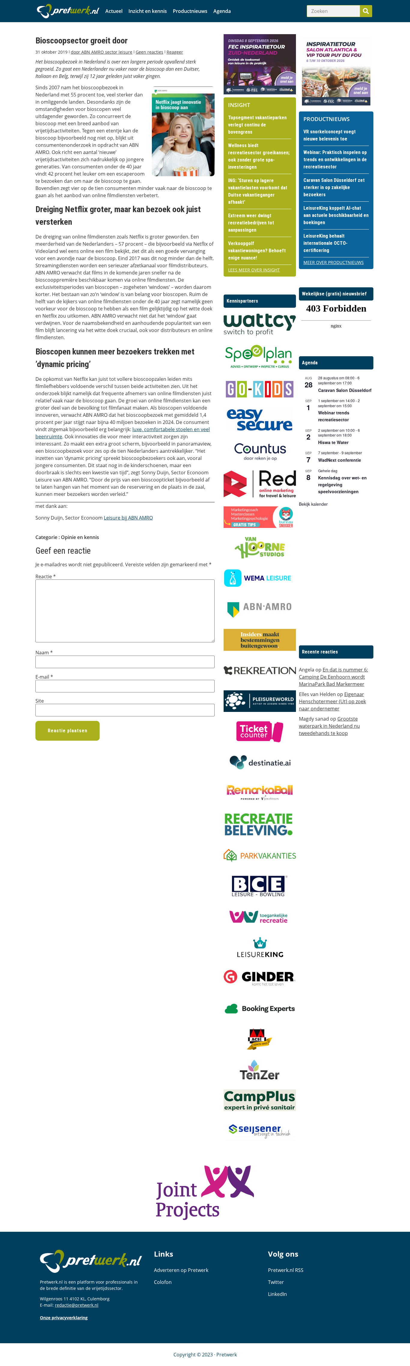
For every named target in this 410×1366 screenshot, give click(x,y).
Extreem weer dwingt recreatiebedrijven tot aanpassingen (251, 223)
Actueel (113, 11)
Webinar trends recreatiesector (333, 416)
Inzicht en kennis (147, 11)
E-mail (44, 676)
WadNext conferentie (339, 460)
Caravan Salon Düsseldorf (345, 390)
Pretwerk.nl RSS (285, 1270)
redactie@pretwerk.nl (76, 1305)
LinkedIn (277, 1294)
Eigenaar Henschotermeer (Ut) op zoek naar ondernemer (332, 701)
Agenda (222, 11)
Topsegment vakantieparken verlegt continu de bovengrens (257, 125)
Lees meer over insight (254, 270)
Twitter (276, 1282)
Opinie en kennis (80, 537)
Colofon (163, 1282)
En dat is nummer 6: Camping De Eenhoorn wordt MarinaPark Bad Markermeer (333, 676)
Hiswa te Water (333, 442)
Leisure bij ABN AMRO (128, 517)
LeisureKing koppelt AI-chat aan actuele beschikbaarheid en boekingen (336, 215)
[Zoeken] (366, 11)
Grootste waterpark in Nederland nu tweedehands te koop (329, 726)
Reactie (45, 576)
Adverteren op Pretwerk (181, 1270)
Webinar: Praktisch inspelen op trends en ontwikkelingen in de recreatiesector (335, 160)
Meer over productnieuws (333, 262)
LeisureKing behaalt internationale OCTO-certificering (325, 243)
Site (39, 700)
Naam (44, 652)
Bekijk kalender (313, 504)
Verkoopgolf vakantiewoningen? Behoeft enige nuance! (257, 251)
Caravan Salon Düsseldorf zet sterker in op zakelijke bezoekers (334, 187)
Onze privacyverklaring (64, 1317)
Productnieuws (190, 11)
